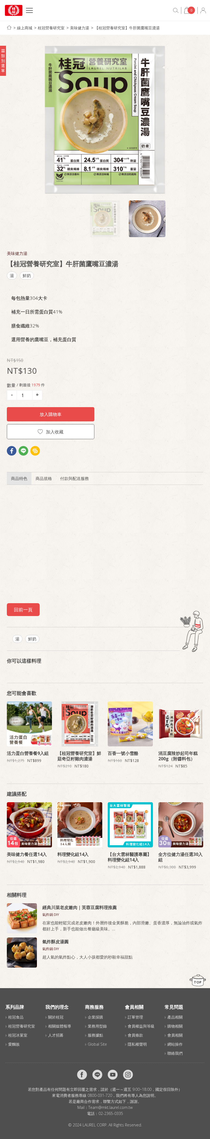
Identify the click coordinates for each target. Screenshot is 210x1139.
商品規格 (44, 478)
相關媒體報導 (59, 1026)
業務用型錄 (97, 1026)
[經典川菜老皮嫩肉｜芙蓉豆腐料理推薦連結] (22, 918)
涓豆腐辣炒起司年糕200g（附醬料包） (178, 756)
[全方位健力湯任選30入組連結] (180, 824)
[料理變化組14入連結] (80, 824)
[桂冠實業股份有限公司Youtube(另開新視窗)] (113, 1075)
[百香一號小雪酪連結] (130, 724)
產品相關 (175, 1017)
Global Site (97, 1044)
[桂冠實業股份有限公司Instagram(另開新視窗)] (128, 1075)
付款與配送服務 (74, 478)
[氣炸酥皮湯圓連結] (22, 952)
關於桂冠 (55, 1017)
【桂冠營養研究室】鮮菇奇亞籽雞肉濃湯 (79, 756)
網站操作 (175, 1044)
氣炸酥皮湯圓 (55, 942)
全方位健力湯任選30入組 (180, 857)
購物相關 (175, 1026)
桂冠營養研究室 (51, 27)
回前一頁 (23, 609)
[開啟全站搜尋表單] (176, 10)
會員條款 (135, 1035)
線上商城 (24, 27)
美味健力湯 (79, 27)
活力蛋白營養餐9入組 (28, 753)
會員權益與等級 (141, 1026)
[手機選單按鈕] (29, 11)
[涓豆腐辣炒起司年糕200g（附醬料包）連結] (180, 724)
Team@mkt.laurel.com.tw (110, 1107)
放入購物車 (51, 414)
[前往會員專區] (203, 10)
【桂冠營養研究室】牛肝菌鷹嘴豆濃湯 (127, 27)
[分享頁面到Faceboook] (11, 451)
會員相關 (175, 1035)
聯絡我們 (175, 1053)
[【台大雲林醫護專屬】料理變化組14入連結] (130, 824)
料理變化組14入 (73, 854)
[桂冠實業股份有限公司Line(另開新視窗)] (97, 1075)
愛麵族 (14, 1044)
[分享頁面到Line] (23, 451)
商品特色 (19, 478)
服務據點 (95, 1035)
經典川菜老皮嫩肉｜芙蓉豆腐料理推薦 (79, 907)
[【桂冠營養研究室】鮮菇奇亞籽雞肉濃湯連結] (80, 724)
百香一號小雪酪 (123, 753)
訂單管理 (135, 1017)
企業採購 (95, 1017)
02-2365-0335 (110, 1113)
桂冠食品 (16, 1017)
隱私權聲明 (137, 1044)
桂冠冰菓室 (17, 1035)
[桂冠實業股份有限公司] (13, 10)
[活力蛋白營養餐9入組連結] (29, 724)
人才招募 (55, 1035)
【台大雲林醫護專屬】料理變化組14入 (129, 857)
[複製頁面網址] (35, 451)
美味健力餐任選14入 (27, 854)
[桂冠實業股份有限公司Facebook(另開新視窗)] (82, 1075)
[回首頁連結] (9, 27)
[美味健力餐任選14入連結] (29, 824)
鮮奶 (27, 275)
